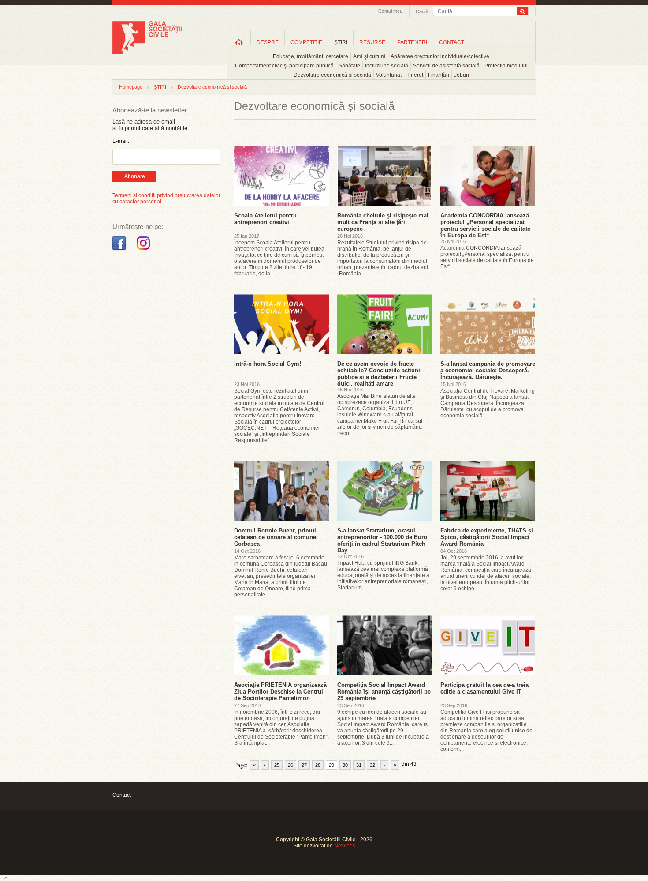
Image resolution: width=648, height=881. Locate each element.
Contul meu (390, 11)
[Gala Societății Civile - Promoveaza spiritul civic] (147, 52)
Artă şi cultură (369, 56)
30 (345, 765)
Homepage (130, 87)
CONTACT (451, 42)
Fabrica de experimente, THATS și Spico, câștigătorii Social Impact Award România (486, 537)
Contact (121, 795)
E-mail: (120, 141)
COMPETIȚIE (306, 42)
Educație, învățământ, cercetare (310, 56)
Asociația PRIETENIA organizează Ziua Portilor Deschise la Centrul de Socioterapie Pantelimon (280, 691)
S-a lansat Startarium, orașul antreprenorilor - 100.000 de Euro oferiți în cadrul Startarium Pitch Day (382, 540)
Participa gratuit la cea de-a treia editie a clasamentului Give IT (484, 688)
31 (358, 765)
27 (304, 765)
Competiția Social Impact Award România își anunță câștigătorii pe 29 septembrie (384, 691)
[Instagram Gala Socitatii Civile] (144, 250)
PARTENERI (412, 42)
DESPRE (268, 42)
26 (290, 765)
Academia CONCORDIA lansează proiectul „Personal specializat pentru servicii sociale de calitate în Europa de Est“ (485, 225)
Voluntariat (389, 75)
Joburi (461, 75)
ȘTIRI (160, 87)
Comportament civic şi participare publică (284, 66)
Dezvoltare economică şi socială (332, 75)
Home (239, 42)
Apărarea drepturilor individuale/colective (440, 56)
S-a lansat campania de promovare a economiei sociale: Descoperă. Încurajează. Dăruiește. (487, 370)
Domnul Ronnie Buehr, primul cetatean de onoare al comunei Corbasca (276, 537)
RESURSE (372, 42)
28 (317, 765)
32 (372, 765)
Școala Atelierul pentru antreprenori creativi (265, 218)
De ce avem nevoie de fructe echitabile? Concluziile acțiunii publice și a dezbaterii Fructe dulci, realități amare (379, 373)
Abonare (134, 176)
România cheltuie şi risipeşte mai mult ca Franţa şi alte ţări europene (382, 222)
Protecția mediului (506, 66)
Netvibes (344, 846)
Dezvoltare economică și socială (212, 87)
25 (276, 765)
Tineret (414, 75)
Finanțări (438, 75)
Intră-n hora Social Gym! (267, 363)
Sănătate (349, 66)
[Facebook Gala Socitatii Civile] (120, 250)
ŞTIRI (340, 42)
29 (331, 765)
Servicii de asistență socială (446, 66)
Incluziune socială (386, 66)
